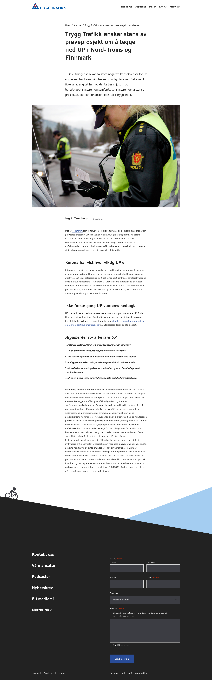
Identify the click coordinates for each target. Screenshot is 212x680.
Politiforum (77, 231)
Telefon (113, 577)
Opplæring (140, 7)
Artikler (77, 25)
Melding (117, 608)
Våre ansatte (43, 565)
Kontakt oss (43, 554)
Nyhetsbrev (42, 588)
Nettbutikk (42, 610)
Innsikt (152, 7)
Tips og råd (126, 7)
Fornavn (113, 562)
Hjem (67, 25)
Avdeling (114, 593)
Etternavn (150, 562)
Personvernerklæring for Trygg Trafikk (128, 673)
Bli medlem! (43, 599)
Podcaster (41, 576)
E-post (152, 577)
